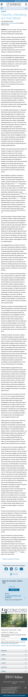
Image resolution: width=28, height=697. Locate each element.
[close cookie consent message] (25, 687)
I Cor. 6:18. (19, 198)
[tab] (14, 651)
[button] (14, 651)
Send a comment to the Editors (11, 559)
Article (3, 11)
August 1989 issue (10, 23)
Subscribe (19, 1)
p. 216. (18, 551)
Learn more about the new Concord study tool (13, 642)
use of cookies (11, 692)
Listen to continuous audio (12, 645)
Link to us (14, 683)
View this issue (14, 589)
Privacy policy (15, 681)
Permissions (22, 681)
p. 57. (23, 47)
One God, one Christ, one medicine (13, 596)
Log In (25, 1)
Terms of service (7, 681)
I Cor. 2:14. (17, 183)
